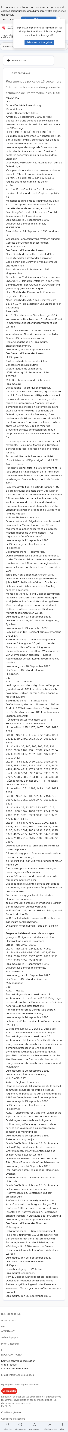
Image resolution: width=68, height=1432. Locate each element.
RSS (3, 1326)
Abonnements (8, 1320)
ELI (2, 1350)
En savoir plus (11, 19)
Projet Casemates (10, 1343)
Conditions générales (12, 1412)
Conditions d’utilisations (13, 1418)
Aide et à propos (9, 1337)
